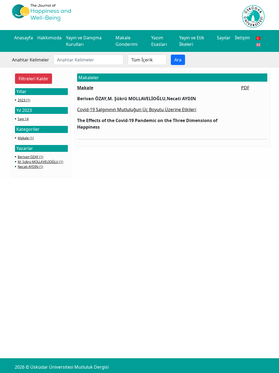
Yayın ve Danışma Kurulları (84, 41)
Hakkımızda (49, 38)
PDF (245, 88)
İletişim (242, 38)
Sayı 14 (23, 119)
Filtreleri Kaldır (33, 79)
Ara (177, 60)
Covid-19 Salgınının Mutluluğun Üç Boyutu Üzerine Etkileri (136, 109)
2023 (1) (24, 100)
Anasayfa (23, 38)
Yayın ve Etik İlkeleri (191, 41)
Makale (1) (26, 138)
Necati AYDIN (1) (30, 166)
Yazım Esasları (159, 41)
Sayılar (224, 38)
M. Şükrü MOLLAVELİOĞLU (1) (40, 161)
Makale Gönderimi (127, 41)
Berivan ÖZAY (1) (30, 157)
